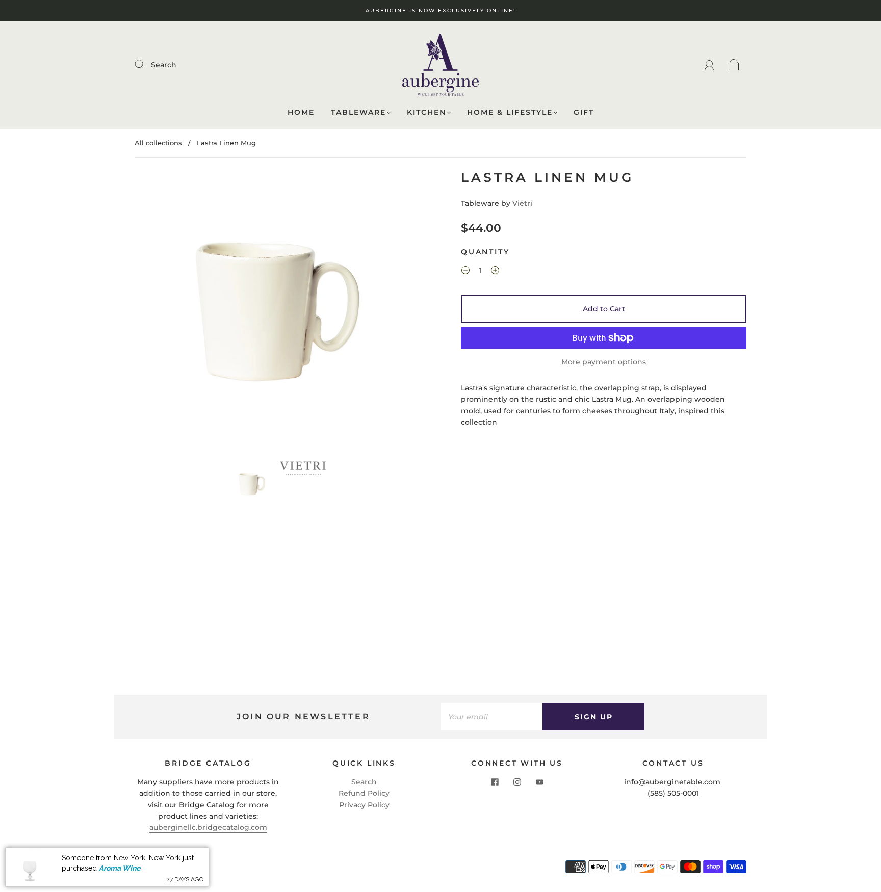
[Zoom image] (277, 313)
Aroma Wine (119, 868)
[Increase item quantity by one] (495, 271)
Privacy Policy (364, 804)
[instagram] (517, 782)
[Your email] (491, 716)
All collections (158, 143)
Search (163, 64)
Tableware (358, 112)
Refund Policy (364, 793)
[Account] (709, 64)
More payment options (603, 361)
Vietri (522, 203)
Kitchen (426, 112)
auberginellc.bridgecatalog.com (208, 827)
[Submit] (146, 64)
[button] (164, 313)
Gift (584, 112)
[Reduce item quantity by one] (465, 271)
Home (301, 112)
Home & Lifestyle (510, 112)
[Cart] (733, 64)
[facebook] (494, 782)
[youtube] (539, 782)
